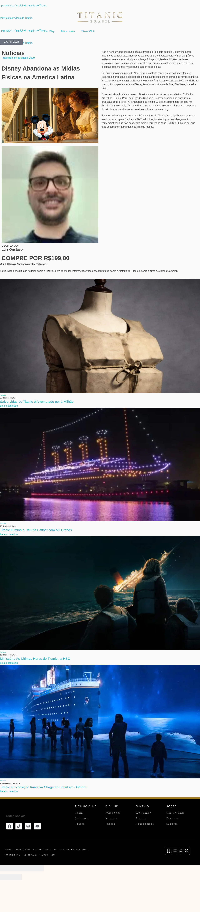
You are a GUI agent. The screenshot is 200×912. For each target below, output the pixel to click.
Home (6, 31)
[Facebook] (9, 826)
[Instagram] (28, 826)
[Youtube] (37, 826)
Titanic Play (47, 31)
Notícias (13, 53)
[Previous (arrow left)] (5, 877)
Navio (32, 31)
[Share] (16, 868)
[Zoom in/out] (38, 868)
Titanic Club (88, 31)
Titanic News (68, 31)
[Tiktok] (18, 826)
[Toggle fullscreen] (27, 868)
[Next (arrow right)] (16, 877)
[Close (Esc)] (5, 868)
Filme (19, 31)
